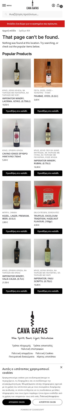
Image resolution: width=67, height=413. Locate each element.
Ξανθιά (13, 212)
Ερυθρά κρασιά (16, 150)
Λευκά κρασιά (15, 90)
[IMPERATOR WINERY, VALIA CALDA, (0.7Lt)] (16, 253)
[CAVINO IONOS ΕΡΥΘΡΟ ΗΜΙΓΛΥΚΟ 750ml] (16, 133)
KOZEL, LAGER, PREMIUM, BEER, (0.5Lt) (15, 217)
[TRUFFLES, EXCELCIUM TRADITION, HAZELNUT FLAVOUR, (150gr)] (48, 195)
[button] (58, 5)
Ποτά (36, 90)
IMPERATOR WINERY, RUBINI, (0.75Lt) (45, 162)
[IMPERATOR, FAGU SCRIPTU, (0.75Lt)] (48, 253)
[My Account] (53, 5)
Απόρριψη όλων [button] (47, 402)
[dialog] (32, 388)
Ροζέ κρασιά (51, 157)
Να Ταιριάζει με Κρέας (14, 271)
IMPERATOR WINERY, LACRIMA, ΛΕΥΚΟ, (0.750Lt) (16, 100)
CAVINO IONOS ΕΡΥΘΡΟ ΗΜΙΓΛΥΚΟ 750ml (15, 155)
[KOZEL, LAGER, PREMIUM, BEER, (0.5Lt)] (16, 195)
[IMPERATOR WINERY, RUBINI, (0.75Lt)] (48, 133)
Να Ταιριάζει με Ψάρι (15, 94)
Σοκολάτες (53, 212)
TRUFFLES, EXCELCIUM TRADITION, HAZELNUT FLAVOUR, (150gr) (46, 218)
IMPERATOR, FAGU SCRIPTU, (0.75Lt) (43, 280)
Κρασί (5, 90)
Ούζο (42, 90)
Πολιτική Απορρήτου (49, 396)
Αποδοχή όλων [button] (16, 402)
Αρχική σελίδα (9, 30)
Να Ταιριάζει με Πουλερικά (13, 91)
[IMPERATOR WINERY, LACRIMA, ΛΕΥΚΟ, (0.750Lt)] (16, 73)
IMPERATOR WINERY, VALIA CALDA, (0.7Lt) (13, 277)
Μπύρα (5, 212)
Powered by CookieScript (32, 409)
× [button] (61, 367)
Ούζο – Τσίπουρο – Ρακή (43, 91)
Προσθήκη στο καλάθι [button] (16, 111)
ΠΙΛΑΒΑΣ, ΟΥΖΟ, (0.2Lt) (46, 96)
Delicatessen (40, 212)
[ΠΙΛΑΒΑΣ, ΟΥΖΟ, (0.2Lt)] (48, 73)
